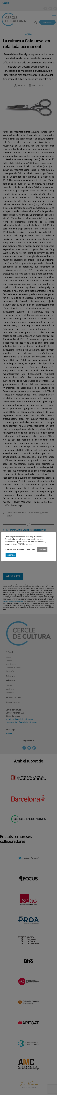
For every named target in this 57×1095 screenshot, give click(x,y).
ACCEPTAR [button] (11, 555)
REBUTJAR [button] (42, 549)
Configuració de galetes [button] (15, 549)
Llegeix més (30, 549)
